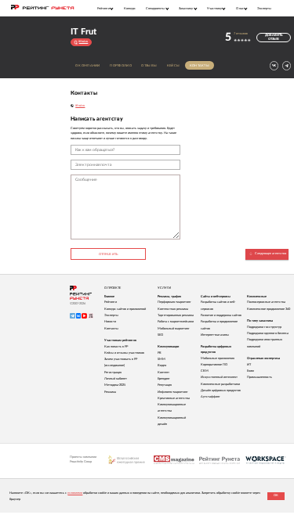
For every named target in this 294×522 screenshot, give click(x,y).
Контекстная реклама (173, 309)
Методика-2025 (114, 385)
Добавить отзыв (273, 37)
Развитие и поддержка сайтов (221, 315)
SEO (160, 335)
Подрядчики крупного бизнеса (268, 333)
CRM (205, 371)
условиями (74, 493)
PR (160, 353)
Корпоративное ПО (214, 364)
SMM (161, 359)
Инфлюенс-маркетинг (173, 392)
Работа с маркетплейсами (176, 321)
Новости (110, 321)
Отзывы (149, 65)
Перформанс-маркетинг (174, 302)
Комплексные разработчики (220, 384)
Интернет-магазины (215, 335)
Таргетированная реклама (176, 315)
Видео (162, 365)
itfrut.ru (80, 105)
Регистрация (113, 372)
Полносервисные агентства (266, 302)
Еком (250, 371)
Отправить (108, 254)
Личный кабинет (115, 378)
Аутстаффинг (210, 396)
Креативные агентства (174, 398)
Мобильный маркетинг (174, 328)
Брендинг (164, 378)
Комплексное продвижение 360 (268, 309)
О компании (87, 65)
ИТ (249, 364)
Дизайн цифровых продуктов (221, 390)
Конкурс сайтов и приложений (125, 309)
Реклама (110, 392)
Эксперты (264, 8)
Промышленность (259, 377)
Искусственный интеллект (219, 377)
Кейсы (173, 65)
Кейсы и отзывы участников (124, 353)
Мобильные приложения (217, 358)
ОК (276, 495)
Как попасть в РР (116, 346)
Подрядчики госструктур (264, 327)
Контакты (199, 65)
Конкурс (130, 8)
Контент (163, 372)
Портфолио (120, 65)
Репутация (165, 385)
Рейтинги (110, 302)
